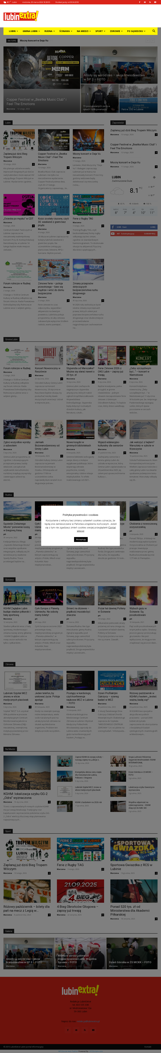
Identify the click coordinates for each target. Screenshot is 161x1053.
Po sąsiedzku (135, 31)
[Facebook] (139, 2)
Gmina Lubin (30, 31)
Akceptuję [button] (81, 539)
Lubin (12, 31)
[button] (154, 31)
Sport (99, 31)
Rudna (48, 31)
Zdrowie (115, 31)
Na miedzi (82, 31)
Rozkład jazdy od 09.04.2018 (67, 2)
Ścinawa (64, 31)
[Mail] (144, 2)
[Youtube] (155, 2)
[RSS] (150, 2)
